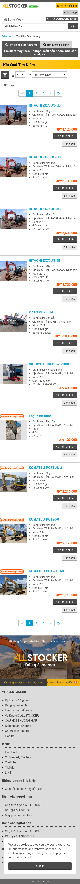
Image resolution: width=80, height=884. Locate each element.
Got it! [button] (40, 866)
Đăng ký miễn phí (67, 5)
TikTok (9, 767)
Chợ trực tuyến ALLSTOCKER (24, 805)
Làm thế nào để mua (18, 710)
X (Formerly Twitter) (18, 757)
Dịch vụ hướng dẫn (17, 700)
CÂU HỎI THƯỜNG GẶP (21, 720)
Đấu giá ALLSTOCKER (19, 810)
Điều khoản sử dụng (18, 726)
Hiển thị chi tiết (64, 136)
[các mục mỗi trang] (13, 74)
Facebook (11, 752)
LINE (8, 772)
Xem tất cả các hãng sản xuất (24, 789)
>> (58, 93)
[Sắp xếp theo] (29, 74)
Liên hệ (10, 736)
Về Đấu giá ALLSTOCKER (22, 715)
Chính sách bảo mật (18, 731)
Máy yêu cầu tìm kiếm (19, 815)
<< (22, 93)
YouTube (10, 762)
